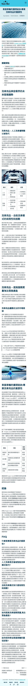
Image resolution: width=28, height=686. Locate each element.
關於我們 (5, 682)
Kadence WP (22, 679)
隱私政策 (16, 682)
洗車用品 (12, 66)
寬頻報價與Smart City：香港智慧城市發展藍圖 (21, 671)
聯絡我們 (11, 682)
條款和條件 (22, 682)
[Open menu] (25, 2)
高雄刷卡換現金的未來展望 (7, 670)
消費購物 (22, 16)
